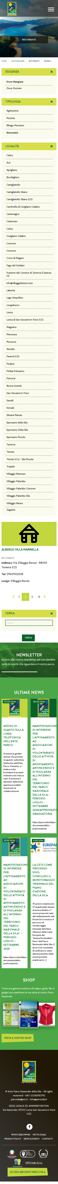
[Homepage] (11, 11)
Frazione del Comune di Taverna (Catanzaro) (28, 274)
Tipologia (13, 102)
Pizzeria (10, 118)
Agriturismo (12, 110)
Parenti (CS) (12, 356)
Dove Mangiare (17, 61)
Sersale (10, 407)
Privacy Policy (12, 1138)
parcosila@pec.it (19, 1099)
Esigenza (12, 72)
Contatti (47, 1138)
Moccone (11, 341)
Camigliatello (13, 184)
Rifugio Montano (15, 125)
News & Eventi (32, 1138)
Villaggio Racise (14, 503)
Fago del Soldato (15, 265)
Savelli (9, 400)
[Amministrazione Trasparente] (12, 1153)
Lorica (9, 312)
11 (39, 597)
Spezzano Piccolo (15, 437)
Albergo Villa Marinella (20, 549)
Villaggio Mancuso (16, 473)
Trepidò (10, 466)
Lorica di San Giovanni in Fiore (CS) (24, 319)
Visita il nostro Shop (17, 1038)
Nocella (10, 349)
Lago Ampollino (14, 297)
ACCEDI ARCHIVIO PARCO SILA (27, 1172)
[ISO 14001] (27, 1153)
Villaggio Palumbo (16, 481)
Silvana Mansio (14, 415)
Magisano (11, 327)
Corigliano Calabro (16, 236)
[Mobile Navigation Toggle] (51, 10)
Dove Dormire (14, 88)
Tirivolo (10, 451)
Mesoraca (11, 334)
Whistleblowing (20, 1134)
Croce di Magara (15, 258)
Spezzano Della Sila (17, 429)
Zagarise (10, 509)
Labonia (10, 290)
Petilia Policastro (15, 371)
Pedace (10, 363)
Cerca (10, 613)
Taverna (10, 444)
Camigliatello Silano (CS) (19, 199)
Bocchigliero (12, 177)
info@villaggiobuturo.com (19, 283)
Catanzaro (11, 221)
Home (4, 61)
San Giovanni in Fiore (17, 393)
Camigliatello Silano (16, 192)
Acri (8, 162)
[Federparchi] (17, 1162)
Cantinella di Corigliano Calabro (23, 206)
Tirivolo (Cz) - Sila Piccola (19, 459)
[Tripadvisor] (43, 1153)
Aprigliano (11, 170)
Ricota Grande (14, 385)
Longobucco (12, 305)
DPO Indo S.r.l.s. (34, 1162)
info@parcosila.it (38, 1099)
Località (12, 146)
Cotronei (11, 243)
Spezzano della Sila (16, 422)
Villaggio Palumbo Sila (18, 495)
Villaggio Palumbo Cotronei (20, 488)
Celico (9, 155)
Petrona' (11, 378)
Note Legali (39, 1134)
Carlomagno (12, 214)
